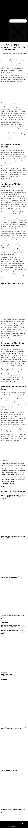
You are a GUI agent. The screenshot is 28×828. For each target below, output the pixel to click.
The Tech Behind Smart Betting (9, 770)
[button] (7, 21)
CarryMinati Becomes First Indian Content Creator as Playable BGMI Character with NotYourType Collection (13, 497)
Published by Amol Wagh (8, 483)
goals (18, 68)
